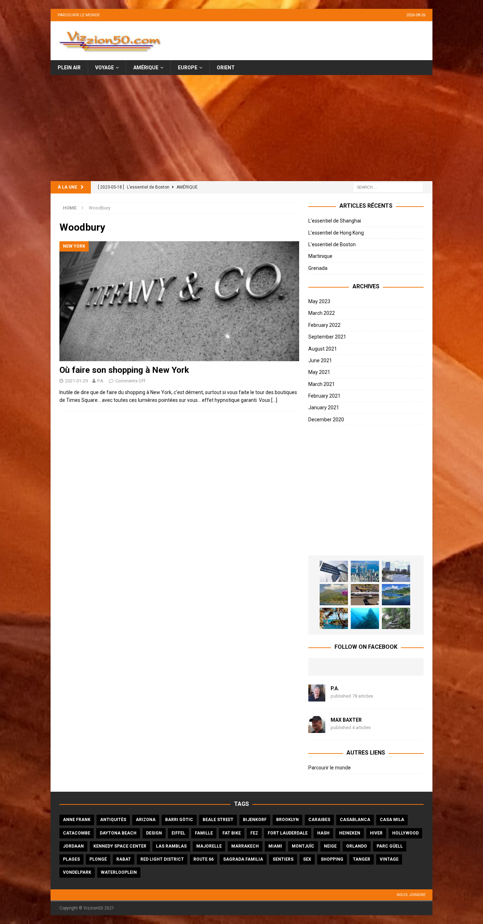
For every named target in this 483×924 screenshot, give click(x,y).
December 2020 (326, 419)
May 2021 (319, 372)
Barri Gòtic (179, 819)
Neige (330, 846)
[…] (274, 400)
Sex (307, 859)
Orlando (356, 846)
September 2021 (327, 337)
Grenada (317, 268)
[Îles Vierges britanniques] (334, 618)
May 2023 (319, 301)
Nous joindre (411, 895)
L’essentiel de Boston (332, 244)
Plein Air (69, 67)
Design (154, 833)
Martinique (320, 256)
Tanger (361, 859)
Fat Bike (231, 833)
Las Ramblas (171, 846)
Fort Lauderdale (288, 833)
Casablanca (355, 819)
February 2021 (324, 396)
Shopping (332, 859)
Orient (226, 67)
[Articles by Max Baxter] (316, 729)
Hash (323, 833)
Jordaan (73, 846)
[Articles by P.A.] (316, 697)
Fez (254, 833)
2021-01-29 (76, 380)
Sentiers (283, 859)
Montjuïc (303, 846)
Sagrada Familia (243, 859)
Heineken (349, 833)
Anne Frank (77, 819)
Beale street (218, 819)
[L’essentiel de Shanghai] (334, 571)
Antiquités (113, 819)
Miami (275, 846)
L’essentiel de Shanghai (334, 221)
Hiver (376, 833)
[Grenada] (365, 594)
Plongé (98, 859)
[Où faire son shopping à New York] (179, 301)
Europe (187, 67)
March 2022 (321, 313)
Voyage (104, 67)
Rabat (123, 859)
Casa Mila (392, 819)
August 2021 (322, 349)
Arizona (146, 819)
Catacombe (76, 833)
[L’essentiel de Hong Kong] (365, 571)
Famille (204, 833)
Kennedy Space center (119, 846)
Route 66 (203, 859)
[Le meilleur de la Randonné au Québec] (396, 618)
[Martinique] (334, 594)
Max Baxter (346, 720)
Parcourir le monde (79, 15)
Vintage (389, 859)
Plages (71, 859)
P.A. (100, 380)
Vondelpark (77, 872)
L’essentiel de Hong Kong (336, 233)
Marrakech (245, 846)
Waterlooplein (119, 872)
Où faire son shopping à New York (124, 370)
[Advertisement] (241, 128)
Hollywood (405, 833)
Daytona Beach (118, 833)
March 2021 (321, 384)
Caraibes (319, 819)
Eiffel (178, 833)
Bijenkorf (255, 819)
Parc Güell (390, 846)
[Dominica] (396, 594)
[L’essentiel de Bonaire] (365, 618)
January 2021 (323, 407)
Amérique (145, 67)
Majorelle (209, 846)
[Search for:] (388, 187)
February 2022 (324, 325)
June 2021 (320, 360)
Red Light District (162, 859)
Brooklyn (287, 819)
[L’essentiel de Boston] (396, 571)
